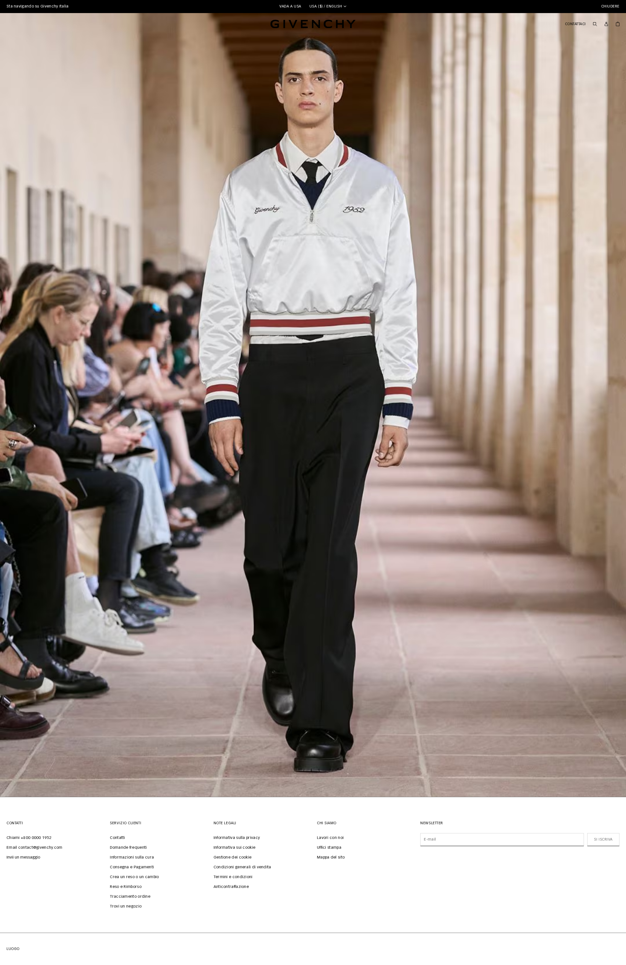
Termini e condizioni (233, 877)
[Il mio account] (606, 24)
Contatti (117, 838)
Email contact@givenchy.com (35, 848)
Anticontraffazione (231, 887)
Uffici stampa (329, 848)
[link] (617, 24)
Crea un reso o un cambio (134, 877)
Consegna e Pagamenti (132, 867)
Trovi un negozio (126, 907)
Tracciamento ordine (130, 897)
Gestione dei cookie (233, 858)
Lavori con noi (330, 838)
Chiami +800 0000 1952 (29, 838)
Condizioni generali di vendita (242, 867)
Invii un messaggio (23, 858)
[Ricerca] (595, 24)
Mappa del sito (331, 858)
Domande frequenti (128, 848)
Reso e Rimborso (126, 887)
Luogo (13, 949)
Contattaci (575, 24)
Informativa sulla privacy (237, 838)
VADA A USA (290, 6)
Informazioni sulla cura (132, 858)
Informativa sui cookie (235, 848)
